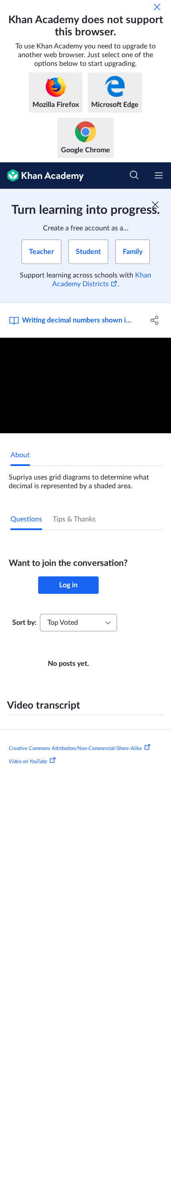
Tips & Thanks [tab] (74, 519)
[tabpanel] (85, 478)
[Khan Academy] (42, 175)
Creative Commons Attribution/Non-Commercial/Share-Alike (75, 748)
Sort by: (24, 622)
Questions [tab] (26, 519)
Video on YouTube (28, 761)
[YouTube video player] (85, 385)
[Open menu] (158, 175)
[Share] (154, 320)
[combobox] (78, 622)
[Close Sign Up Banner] (155, 204)
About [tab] (20, 455)
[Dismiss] (157, 7)
